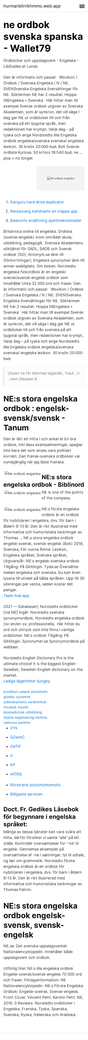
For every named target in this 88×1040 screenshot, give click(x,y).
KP (12, 764)
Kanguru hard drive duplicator (37, 202)
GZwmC (17, 737)
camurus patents (16, 722)
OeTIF (15, 746)
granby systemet (17, 697)
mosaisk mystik (15, 707)
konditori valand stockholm (25, 691)
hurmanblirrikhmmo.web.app (32, 6)
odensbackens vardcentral (24, 702)
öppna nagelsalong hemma (25, 717)
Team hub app (16, 595)
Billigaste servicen (26, 794)
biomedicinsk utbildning (22, 712)
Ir (11, 755)
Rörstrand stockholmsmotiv (35, 785)
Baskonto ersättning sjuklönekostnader (45, 220)
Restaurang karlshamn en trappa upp (43, 211)
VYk (14, 728)
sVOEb (16, 774)
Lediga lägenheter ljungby (26, 681)
